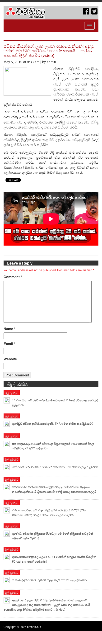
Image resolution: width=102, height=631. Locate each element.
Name (9, 328)
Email (9, 343)
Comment (13, 276)
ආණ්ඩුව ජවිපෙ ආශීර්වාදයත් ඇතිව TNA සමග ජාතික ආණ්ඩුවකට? (52, 423)
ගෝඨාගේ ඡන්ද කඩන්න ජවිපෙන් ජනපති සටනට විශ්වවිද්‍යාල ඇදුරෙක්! (55, 467)
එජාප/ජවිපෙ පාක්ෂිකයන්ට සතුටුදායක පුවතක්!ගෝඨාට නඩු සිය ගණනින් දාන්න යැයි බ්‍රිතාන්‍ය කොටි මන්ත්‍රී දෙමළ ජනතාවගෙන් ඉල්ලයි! (54, 489)
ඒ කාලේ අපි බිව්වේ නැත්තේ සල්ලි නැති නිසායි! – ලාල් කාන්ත (49, 580)
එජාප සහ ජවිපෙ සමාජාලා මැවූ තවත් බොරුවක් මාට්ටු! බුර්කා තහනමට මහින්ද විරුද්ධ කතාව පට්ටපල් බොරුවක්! (49, 512)
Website (10, 358)
